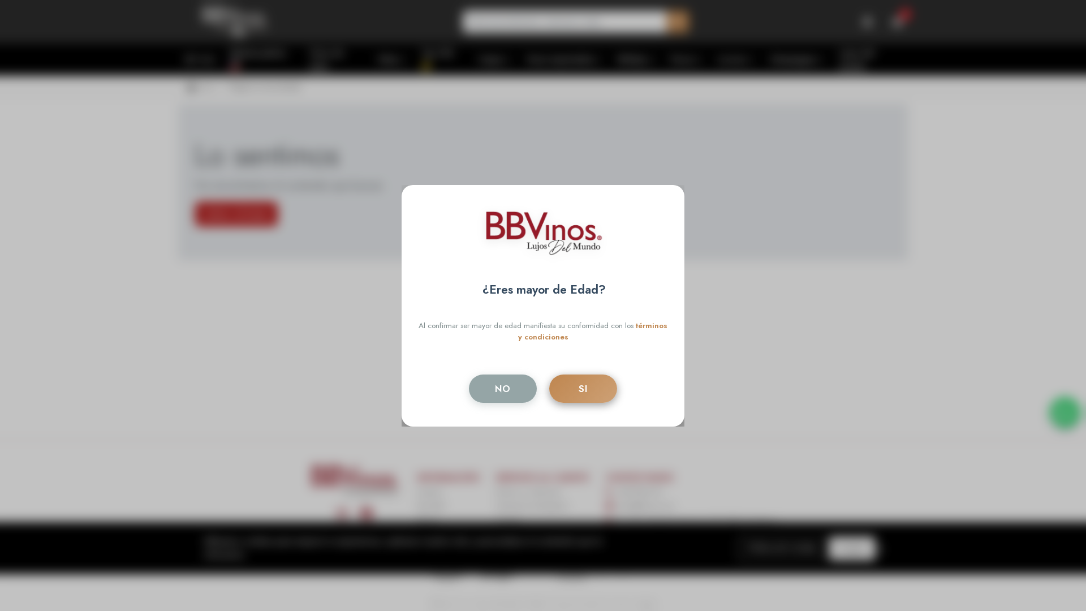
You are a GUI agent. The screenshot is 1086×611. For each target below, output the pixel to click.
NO (503, 388)
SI (583, 388)
